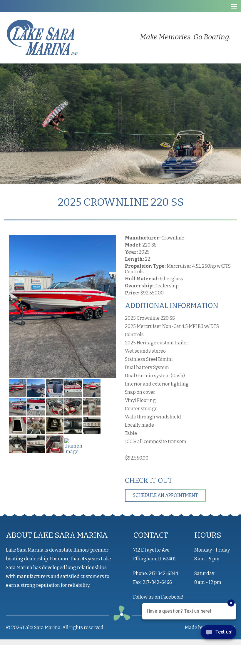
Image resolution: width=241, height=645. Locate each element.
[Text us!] (218, 633)
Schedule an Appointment (165, 495)
